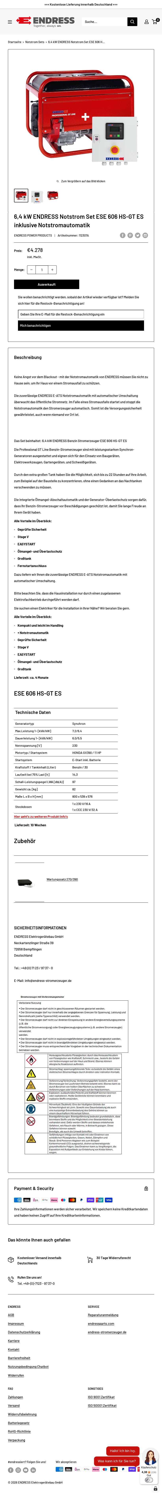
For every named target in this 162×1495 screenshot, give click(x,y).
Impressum (16, 1323)
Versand (14, 1405)
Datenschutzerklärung (24, 1332)
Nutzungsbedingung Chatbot (28, 1366)
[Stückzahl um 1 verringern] (31, 270)
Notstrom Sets (34, 42)
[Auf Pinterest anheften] (130, 235)
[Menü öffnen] (10, 21)
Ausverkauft (47, 284)
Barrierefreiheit (19, 1358)
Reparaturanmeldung (103, 1315)
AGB (11, 1315)
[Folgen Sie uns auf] (10, 1470)
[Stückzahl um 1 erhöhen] (52, 270)
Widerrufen (16, 1375)
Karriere (14, 1341)
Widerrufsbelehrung (22, 1414)
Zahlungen (15, 1397)
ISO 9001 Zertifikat (101, 1397)
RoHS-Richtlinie (19, 1431)
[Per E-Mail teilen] (145, 235)
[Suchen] (132, 21)
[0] (154, 21)
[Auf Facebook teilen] (122, 235)
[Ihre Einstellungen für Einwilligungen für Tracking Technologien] (155, 1488)
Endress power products (33, 235)
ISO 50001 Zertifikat (102, 1405)
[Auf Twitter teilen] (137, 235)
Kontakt (13, 1349)
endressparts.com (101, 1323)
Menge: (19, 269)
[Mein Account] (147, 22)
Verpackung (16, 1440)
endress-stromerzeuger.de (107, 1332)
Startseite (14, 42)
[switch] (149, 1480)
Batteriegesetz (18, 1423)
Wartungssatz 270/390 (62, 879)
